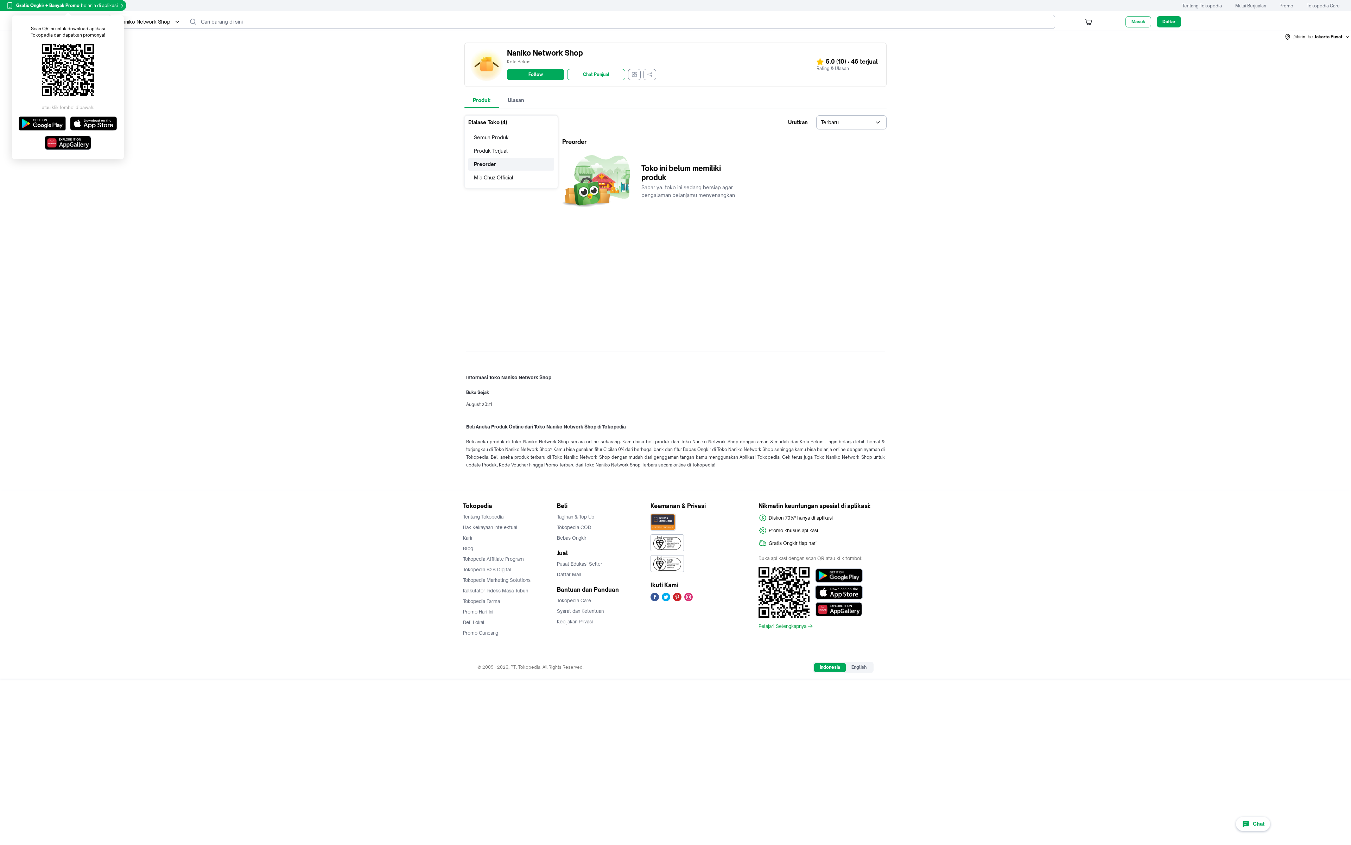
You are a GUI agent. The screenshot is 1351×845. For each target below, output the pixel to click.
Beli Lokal (473, 622)
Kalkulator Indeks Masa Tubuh (495, 590)
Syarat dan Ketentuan (580, 611)
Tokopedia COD (574, 527)
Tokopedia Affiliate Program (493, 559)
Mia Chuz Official (493, 177)
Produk (482, 100)
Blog (468, 548)
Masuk (1138, 21)
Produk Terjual (491, 151)
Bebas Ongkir (571, 538)
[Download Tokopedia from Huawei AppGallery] (839, 609)
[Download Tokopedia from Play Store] (839, 575)
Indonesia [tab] (830, 667)
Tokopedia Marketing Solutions (497, 580)
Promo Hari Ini (478, 612)
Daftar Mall (569, 574)
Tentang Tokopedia (1202, 5)
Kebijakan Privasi (575, 621)
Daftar (1168, 21)
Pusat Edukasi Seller (579, 564)
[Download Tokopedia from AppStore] (839, 592)
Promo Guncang (480, 633)
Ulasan (516, 100)
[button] (1317, 36)
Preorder (485, 164)
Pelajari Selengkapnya (782, 626)
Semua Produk (491, 137)
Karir (468, 538)
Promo (1286, 5)
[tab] (481, 100)
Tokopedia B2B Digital (487, 569)
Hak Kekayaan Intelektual (490, 527)
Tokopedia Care (1323, 5)
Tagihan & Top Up (575, 517)
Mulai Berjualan (1250, 5)
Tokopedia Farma (481, 601)
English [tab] (859, 667)
